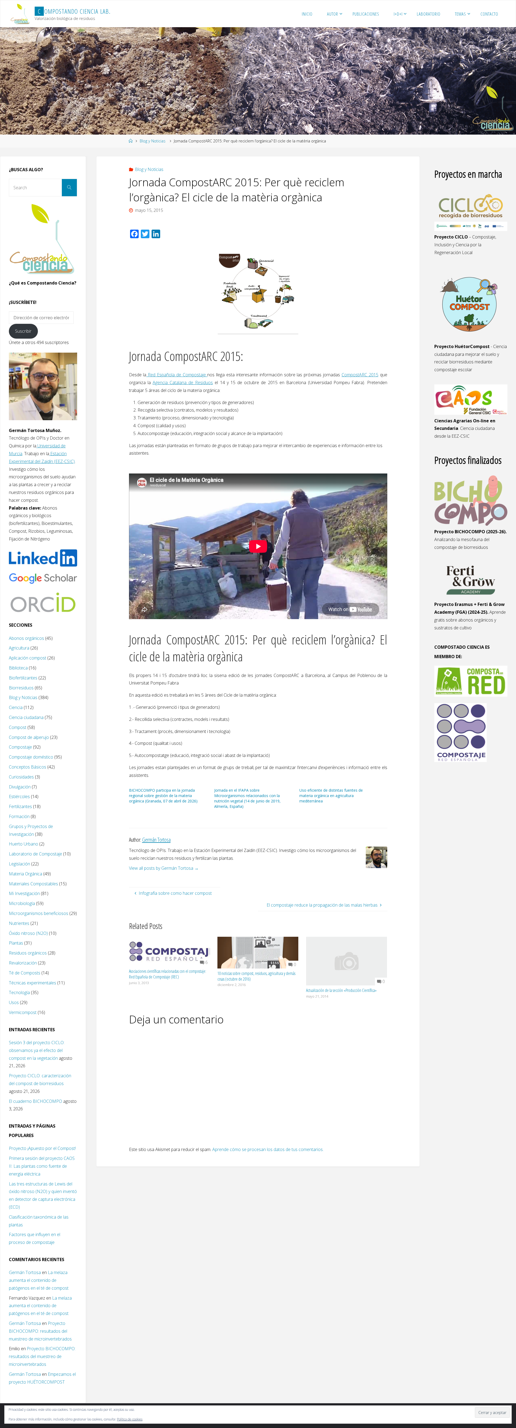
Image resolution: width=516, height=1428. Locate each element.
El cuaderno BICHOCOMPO (35, 1101)
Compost (17, 727)
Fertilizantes (20, 806)
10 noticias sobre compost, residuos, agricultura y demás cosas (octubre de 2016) (256, 976)
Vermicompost (23, 1012)
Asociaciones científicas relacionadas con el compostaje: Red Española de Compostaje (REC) (167, 974)
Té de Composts (24, 973)
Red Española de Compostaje (176, 375)
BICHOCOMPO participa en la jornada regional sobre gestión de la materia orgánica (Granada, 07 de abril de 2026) (163, 796)
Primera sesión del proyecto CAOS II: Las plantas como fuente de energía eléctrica (42, 1166)
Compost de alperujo (29, 737)
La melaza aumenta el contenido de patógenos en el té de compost (39, 1280)
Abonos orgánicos (26, 638)
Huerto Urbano (23, 844)
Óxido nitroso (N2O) (28, 933)
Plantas (16, 943)
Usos (14, 1002)
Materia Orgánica (25, 874)
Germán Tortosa (25, 1272)
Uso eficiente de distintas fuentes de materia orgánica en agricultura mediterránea (331, 796)
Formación (19, 816)
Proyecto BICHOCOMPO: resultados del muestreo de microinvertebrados (40, 1331)
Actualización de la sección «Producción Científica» (341, 990)
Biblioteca (18, 668)
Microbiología (22, 903)
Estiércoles (19, 796)
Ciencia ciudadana (26, 717)
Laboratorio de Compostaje (35, 854)
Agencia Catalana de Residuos (183, 382)
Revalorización (23, 963)
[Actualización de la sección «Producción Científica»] (346, 961)
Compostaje (20, 747)
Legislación (19, 864)
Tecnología (19, 992)
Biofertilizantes (23, 678)
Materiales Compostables (33, 884)
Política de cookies (129, 1419)
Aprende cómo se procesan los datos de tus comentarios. (268, 1149)
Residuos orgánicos (28, 953)
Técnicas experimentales (32, 983)
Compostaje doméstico (31, 757)
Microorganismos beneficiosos (38, 913)
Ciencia (16, 707)
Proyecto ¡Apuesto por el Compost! (42, 1148)
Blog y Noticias (153, 140)
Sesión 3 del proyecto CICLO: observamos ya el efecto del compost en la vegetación (36, 1050)
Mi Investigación (24, 893)
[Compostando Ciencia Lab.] (20, 14)
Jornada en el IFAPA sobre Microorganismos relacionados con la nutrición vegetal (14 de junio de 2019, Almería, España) (247, 798)
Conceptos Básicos (27, 767)
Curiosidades (21, 777)
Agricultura (19, 648)
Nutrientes (19, 923)
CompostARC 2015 (360, 375)
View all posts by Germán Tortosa (164, 868)
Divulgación (20, 787)
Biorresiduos (21, 688)
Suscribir (23, 331)
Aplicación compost (27, 658)
